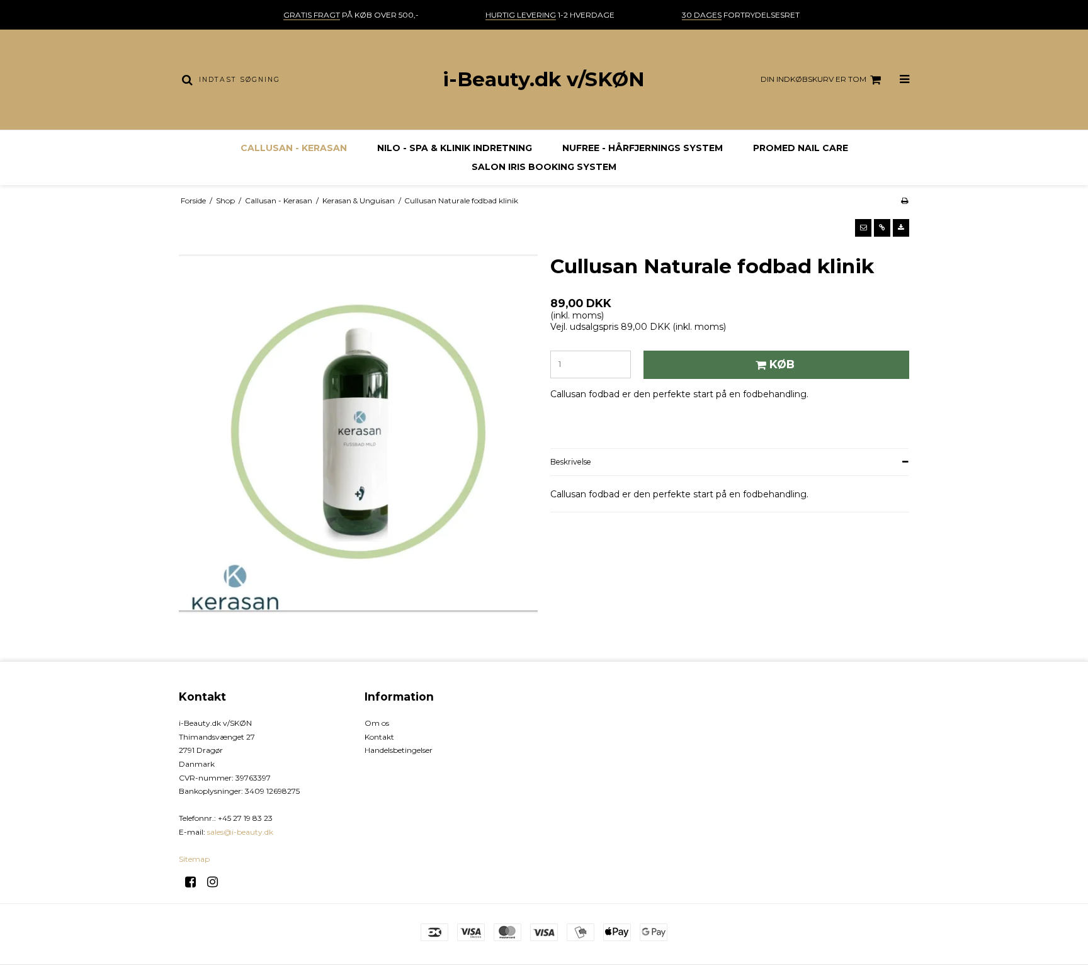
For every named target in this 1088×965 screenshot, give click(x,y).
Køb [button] (782, 364)
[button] (863, 228)
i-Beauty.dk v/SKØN (544, 79)
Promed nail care (800, 148)
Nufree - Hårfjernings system (642, 148)
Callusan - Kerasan (294, 148)
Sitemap (194, 859)
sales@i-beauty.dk (240, 832)
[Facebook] (195, 881)
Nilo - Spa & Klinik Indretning (454, 148)
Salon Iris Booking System (544, 166)
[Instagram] (217, 881)
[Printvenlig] (904, 200)
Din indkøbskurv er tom (813, 79)
